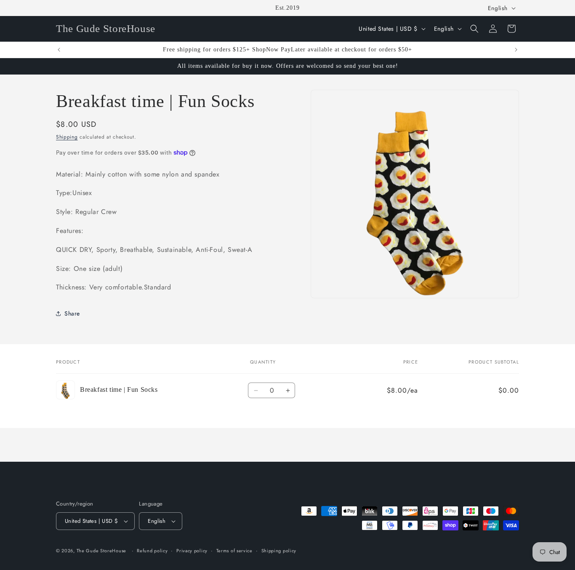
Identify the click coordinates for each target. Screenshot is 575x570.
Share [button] (72, 313)
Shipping (67, 137)
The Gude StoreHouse (101, 550)
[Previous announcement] (59, 50)
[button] (474, 28)
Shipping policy (279, 550)
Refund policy (152, 550)
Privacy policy (192, 550)
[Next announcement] (516, 50)
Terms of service (234, 550)
